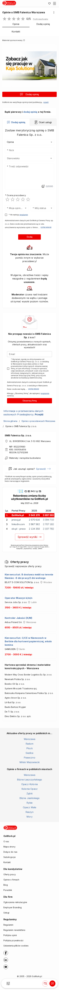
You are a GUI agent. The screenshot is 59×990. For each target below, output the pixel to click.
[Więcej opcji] (54, 12)
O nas (6, 841)
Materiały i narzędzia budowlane (25, 458)
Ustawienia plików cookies (15, 945)
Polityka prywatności (13, 940)
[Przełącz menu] (54, 3)
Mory (29, 816)
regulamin (23, 215)
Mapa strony (9, 846)
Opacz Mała (29, 807)
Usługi (6, 912)
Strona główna (10, 421)
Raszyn (29, 812)
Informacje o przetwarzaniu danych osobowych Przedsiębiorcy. (23, 413)
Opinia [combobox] (10, 142)
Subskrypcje (9, 857)
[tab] (16, 122)
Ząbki (29, 793)
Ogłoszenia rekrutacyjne (15, 902)
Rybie (29, 802)
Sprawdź (41, 468)
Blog (5, 885)
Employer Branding (12, 907)
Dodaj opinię (32, 94)
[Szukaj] (8, 983)
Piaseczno (29, 757)
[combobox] (25, 158)
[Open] (51, 158)
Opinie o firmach (11, 879)
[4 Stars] (22, 199)
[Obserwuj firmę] (45, 983)
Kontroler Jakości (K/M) (18, 617)
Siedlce (29, 753)
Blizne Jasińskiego (29, 798)
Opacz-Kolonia (29, 784)
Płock (29, 748)
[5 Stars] (28, 199)
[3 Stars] (17, 199)
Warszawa (29, 739)
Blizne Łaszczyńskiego (29, 779)
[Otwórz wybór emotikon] (43, 186)
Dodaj (29, 237)
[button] (40, 19)
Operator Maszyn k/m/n (18, 598)
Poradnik (7, 890)
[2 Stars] (12, 199)
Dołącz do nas (10, 852)
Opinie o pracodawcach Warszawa (38, 421)
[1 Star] (7, 199)
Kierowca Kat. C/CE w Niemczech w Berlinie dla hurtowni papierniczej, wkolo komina (28, 641)
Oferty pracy (9, 874)
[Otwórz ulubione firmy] (49, 3)
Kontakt (7, 862)
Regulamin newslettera (14, 930)
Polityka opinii (10, 935)
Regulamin (8, 925)
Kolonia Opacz (29, 788)
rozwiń (46, 102)
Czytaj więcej (46, 227)
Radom (29, 743)
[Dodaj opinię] (52, 983)
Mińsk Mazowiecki (29, 762)
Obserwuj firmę (29, 400)
